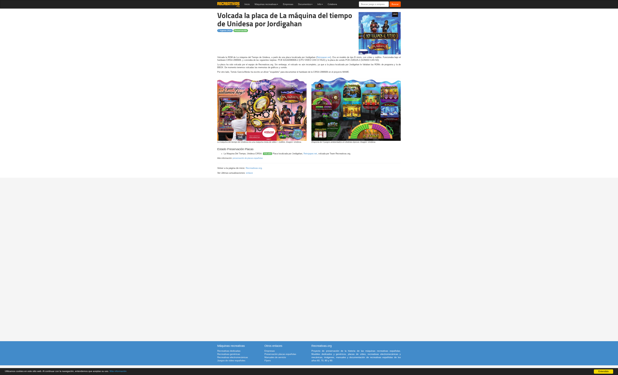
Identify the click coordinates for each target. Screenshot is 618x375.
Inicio (247, 4)
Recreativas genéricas (228, 354)
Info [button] (319, 4)
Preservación (240, 30)
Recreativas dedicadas (228, 351)
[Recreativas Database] (228, 4)
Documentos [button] (304, 4)
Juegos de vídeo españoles (231, 360)
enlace (249, 173)
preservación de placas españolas (248, 158)
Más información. (118, 371)
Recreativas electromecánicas (232, 357)
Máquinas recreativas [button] (265, 4)
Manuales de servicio (275, 357)
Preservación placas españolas (280, 354)
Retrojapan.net (323, 57)
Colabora (332, 4)
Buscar (395, 4)
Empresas (288, 4)
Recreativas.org (254, 168)
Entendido (603, 371)
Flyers (267, 360)
